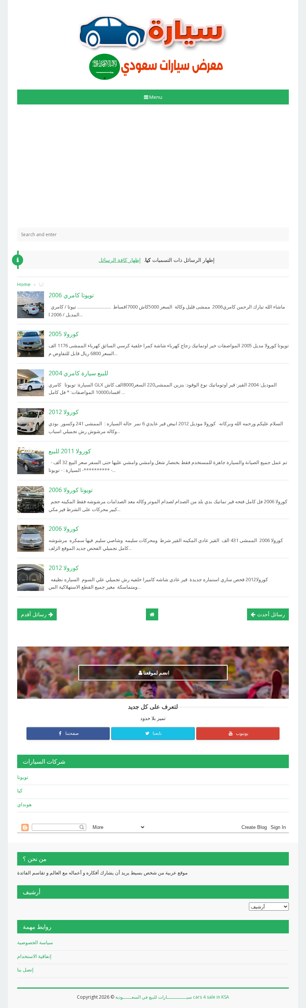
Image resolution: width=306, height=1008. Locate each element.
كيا (19, 790)
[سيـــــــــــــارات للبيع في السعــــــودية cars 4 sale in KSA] (153, 42)
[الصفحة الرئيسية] (152, 614)
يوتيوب (241, 733)
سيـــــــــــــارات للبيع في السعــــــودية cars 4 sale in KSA (172, 997)
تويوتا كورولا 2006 (71, 490)
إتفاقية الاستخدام (34, 956)
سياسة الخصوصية (35, 942)
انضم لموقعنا (155, 672)
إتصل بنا (25, 969)
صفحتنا (71, 733)
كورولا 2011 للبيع (70, 451)
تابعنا (157, 733)
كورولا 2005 (64, 334)
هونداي (24, 804)
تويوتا (22, 777)
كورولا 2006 (64, 529)
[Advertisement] (153, 166)
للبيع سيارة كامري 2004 (78, 373)
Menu (155, 97)
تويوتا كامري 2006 (71, 295)
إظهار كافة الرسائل (120, 259)
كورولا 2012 (64, 412)
